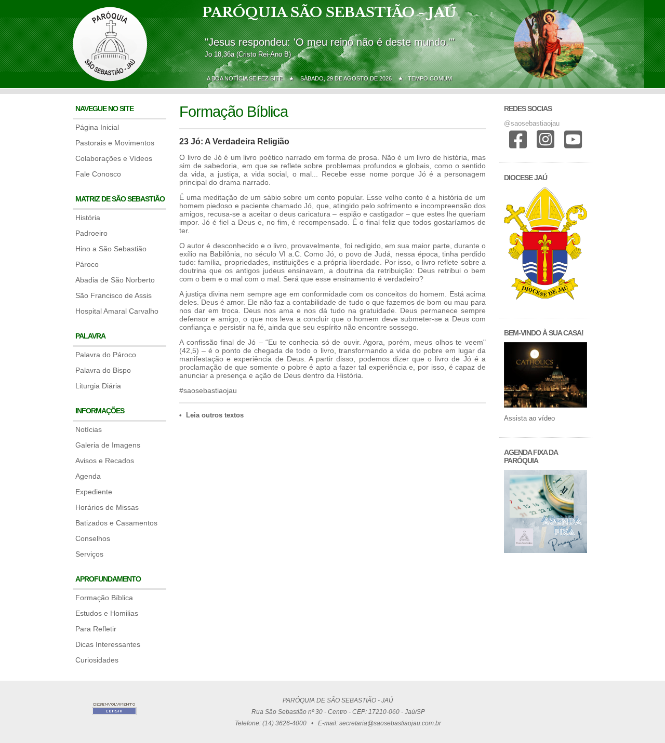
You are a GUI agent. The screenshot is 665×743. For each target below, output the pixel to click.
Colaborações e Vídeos (113, 158)
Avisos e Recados (104, 460)
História (87, 217)
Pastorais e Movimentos (114, 143)
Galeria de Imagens (107, 445)
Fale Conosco (98, 174)
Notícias (88, 429)
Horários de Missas (107, 507)
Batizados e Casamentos (116, 523)
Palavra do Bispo (103, 370)
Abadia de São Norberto (115, 280)
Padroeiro (91, 233)
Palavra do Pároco (105, 354)
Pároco (87, 264)
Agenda (88, 476)
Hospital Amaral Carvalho (116, 311)
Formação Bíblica (104, 597)
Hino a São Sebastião (111, 249)
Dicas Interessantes (107, 644)
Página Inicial (97, 127)
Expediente (93, 492)
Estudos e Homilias (106, 613)
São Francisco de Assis (113, 295)
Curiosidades (96, 660)
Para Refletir (95, 629)
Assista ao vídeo (529, 418)
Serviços (89, 554)
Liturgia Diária (98, 386)
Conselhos (92, 538)
